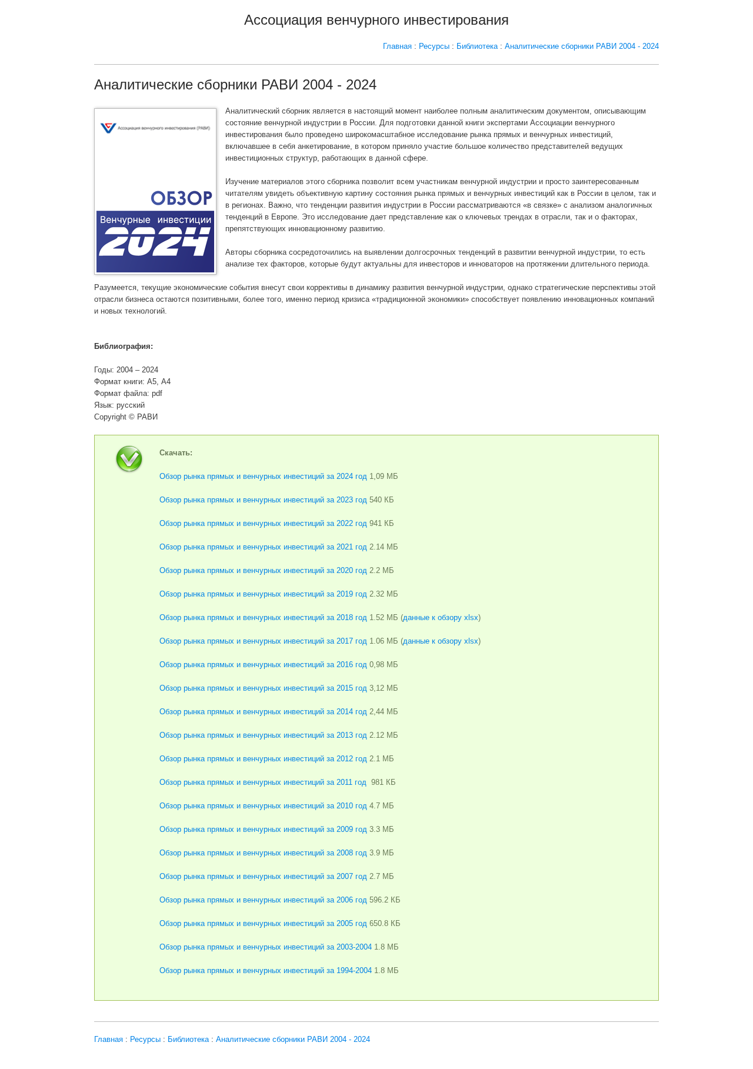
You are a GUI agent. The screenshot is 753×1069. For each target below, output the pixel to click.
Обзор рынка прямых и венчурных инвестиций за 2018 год (263, 617)
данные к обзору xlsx (440, 617)
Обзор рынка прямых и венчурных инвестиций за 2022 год (263, 523)
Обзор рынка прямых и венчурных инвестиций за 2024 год (263, 476)
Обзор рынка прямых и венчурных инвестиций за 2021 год (263, 546)
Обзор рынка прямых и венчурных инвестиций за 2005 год (263, 923)
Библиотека (477, 46)
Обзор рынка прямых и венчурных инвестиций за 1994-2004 (265, 970)
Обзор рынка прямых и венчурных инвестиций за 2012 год (263, 758)
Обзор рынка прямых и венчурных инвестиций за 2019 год (263, 594)
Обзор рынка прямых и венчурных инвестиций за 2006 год (263, 899)
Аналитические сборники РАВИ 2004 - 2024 (582, 46)
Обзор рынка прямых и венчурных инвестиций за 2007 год (263, 876)
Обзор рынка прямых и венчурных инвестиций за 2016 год (263, 664)
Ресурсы (434, 46)
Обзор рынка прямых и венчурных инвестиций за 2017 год (263, 641)
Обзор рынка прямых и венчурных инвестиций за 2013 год (263, 735)
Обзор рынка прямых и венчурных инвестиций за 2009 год (263, 829)
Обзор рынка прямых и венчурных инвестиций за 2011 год (262, 782)
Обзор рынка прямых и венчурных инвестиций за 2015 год (263, 688)
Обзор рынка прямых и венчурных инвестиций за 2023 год (263, 499)
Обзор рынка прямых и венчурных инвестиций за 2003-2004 (265, 947)
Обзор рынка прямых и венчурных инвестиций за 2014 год (263, 711)
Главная (397, 46)
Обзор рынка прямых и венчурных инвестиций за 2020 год (263, 570)
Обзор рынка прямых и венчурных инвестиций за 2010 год (263, 805)
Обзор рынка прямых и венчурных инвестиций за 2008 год (263, 852)
